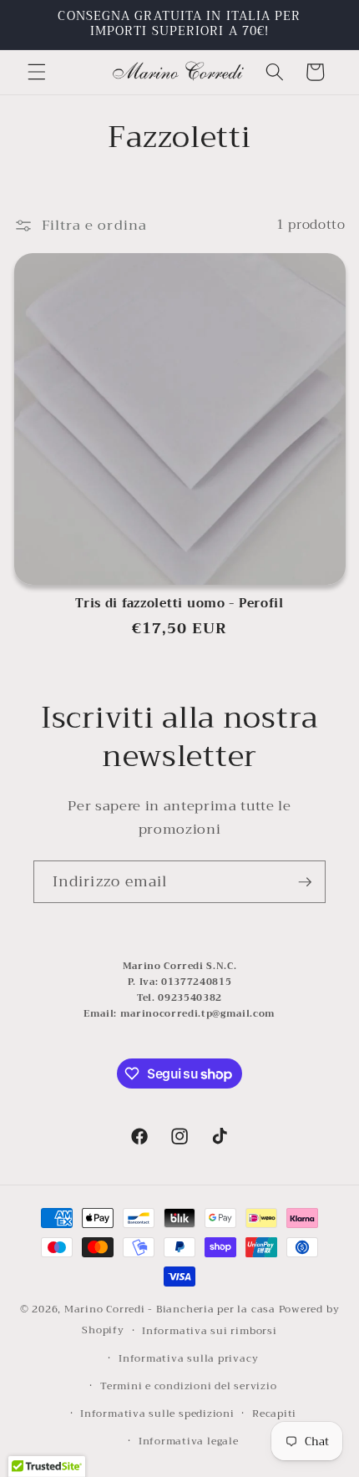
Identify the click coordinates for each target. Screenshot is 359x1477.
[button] (37, 72)
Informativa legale (189, 1440)
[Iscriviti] (305, 882)
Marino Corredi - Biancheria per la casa (170, 1308)
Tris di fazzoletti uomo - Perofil (179, 604)
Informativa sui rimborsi (209, 1330)
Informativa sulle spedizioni (157, 1413)
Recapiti (274, 1413)
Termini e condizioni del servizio (188, 1385)
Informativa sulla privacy (188, 1358)
